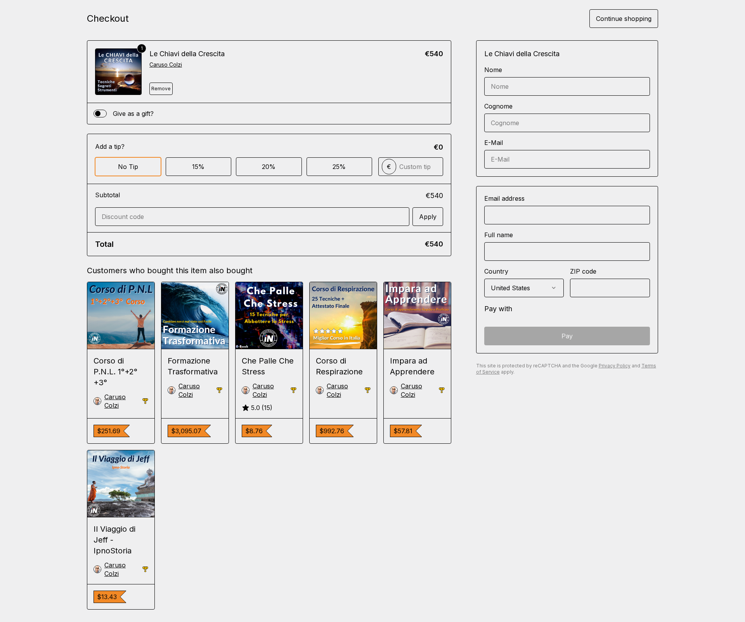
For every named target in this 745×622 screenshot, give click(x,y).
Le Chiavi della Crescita (187, 54)
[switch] (100, 113)
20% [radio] (268, 167)
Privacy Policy (615, 366)
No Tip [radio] (128, 167)
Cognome (498, 106)
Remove (161, 88)
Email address (504, 198)
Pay (567, 336)
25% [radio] (339, 167)
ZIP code (583, 271)
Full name (498, 235)
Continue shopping (623, 18)
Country (496, 271)
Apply (428, 217)
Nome (493, 70)
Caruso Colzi (165, 64)
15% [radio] (198, 167)
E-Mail (493, 142)
